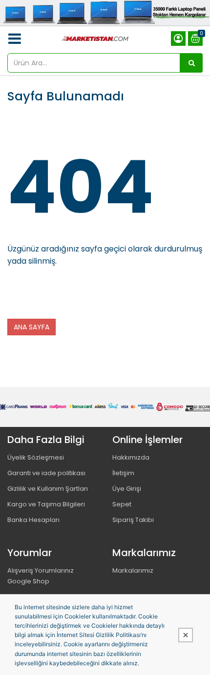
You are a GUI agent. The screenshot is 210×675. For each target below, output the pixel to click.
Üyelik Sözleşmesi (35, 457)
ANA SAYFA (31, 327)
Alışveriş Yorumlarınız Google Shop (40, 576)
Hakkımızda (130, 457)
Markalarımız (132, 570)
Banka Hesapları (33, 519)
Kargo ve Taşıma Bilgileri (46, 504)
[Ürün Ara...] (191, 63)
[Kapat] (185, 635)
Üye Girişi (126, 488)
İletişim (123, 473)
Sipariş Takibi (133, 519)
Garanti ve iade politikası (46, 473)
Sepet (121, 504)
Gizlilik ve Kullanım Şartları (47, 488)
